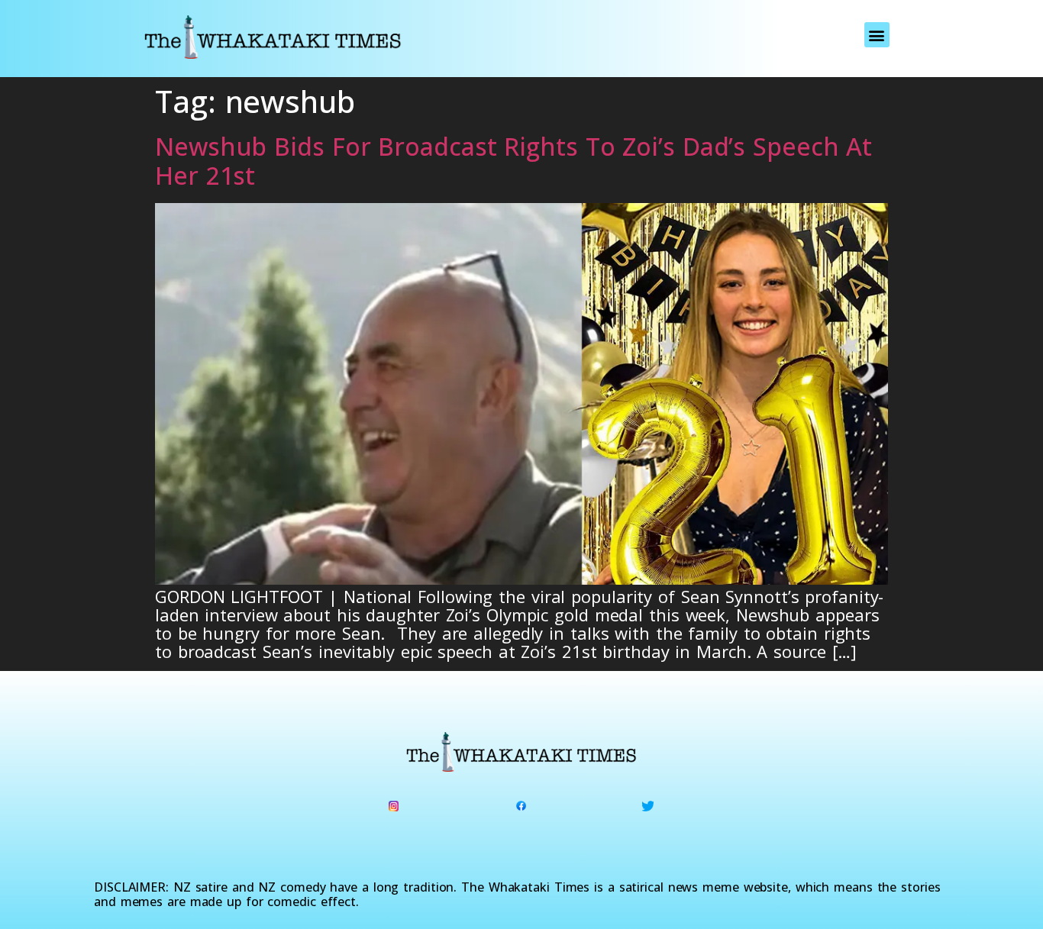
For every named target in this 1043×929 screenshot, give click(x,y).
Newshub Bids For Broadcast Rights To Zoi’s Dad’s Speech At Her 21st (513, 161)
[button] (877, 34)
